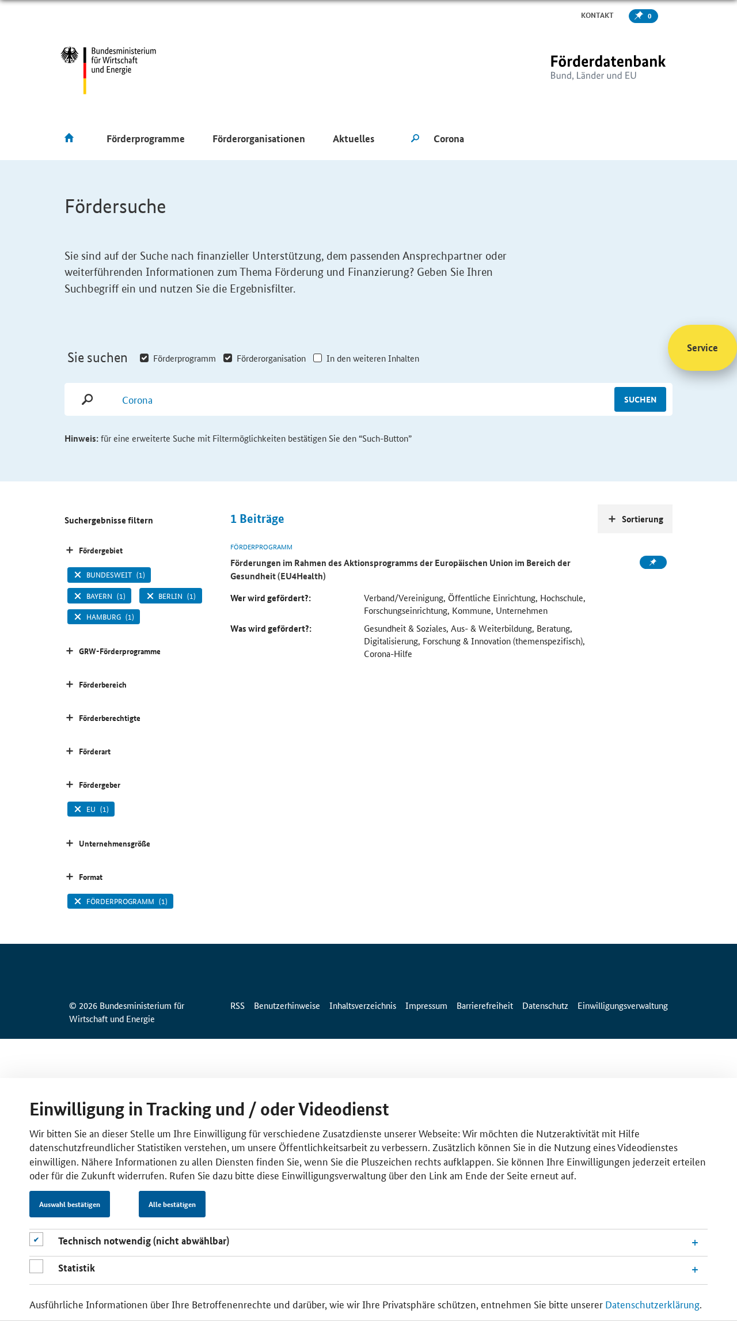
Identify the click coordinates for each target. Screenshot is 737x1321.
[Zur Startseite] (584, 70)
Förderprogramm (184, 358)
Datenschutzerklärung (652, 1304)
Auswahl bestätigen (69, 1204)
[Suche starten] (415, 138)
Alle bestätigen (172, 1204)
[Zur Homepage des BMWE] (108, 70)
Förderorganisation (271, 358)
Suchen (640, 399)
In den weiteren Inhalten (372, 358)
